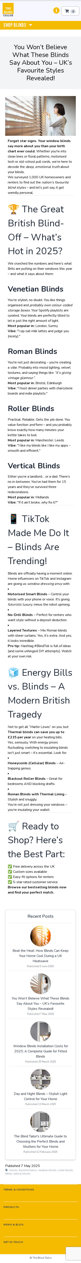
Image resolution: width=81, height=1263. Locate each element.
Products (11, 1207)
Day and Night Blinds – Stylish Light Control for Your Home (40, 1096)
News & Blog (13, 1224)
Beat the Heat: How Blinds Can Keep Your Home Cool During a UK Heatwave (40, 955)
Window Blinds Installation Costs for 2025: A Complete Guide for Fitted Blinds (40, 1051)
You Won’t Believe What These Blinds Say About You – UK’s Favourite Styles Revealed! (40, 1003)
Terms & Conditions (18, 1189)
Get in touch (13, 1242)
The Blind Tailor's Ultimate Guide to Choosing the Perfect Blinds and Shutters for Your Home (40, 1141)
